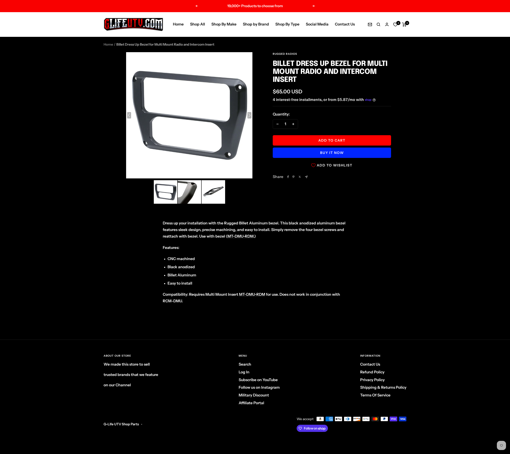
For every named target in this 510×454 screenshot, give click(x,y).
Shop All (197, 24)
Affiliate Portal (251, 403)
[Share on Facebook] (288, 176)
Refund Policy (372, 372)
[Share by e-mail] (306, 177)
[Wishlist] (395, 24)
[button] (166, 192)
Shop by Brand (256, 24)
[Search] (378, 24)
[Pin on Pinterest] (293, 176)
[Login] (387, 24)
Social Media (317, 24)
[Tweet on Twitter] (299, 176)
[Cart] (404, 24)
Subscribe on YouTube (258, 380)
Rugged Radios (285, 53)
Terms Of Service (375, 395)
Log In (244, 372)
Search (245, 364)
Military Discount (254, 395)
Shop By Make (223, 24)
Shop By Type (287, 24)
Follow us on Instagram (259, 387)
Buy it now (332, 153)
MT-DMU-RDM (241, 236)
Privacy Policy (372, 380)
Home (178, 24)
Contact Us (345, 24)
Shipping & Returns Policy (383, 387)
